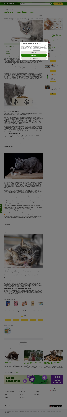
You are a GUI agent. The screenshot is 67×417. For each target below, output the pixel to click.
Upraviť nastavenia (34, 52)
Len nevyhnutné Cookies (34, 58)
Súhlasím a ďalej (33, 55)
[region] (34, 51)
